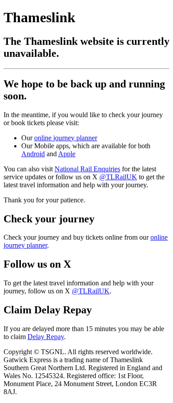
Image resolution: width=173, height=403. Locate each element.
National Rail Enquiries (87, 169)
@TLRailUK (118, 177)
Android (33, 154)
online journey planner (65, 138)
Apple (66, 154)
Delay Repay (46, 336)
